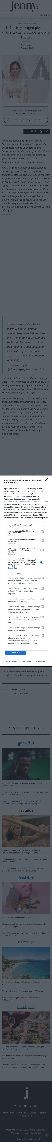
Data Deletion (11, 662)
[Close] (47, 480)
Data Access (26, 662)
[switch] (42, 531)
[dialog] (26, 571)
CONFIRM (15, 653)
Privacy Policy (40, 662)
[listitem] (26, 526)
